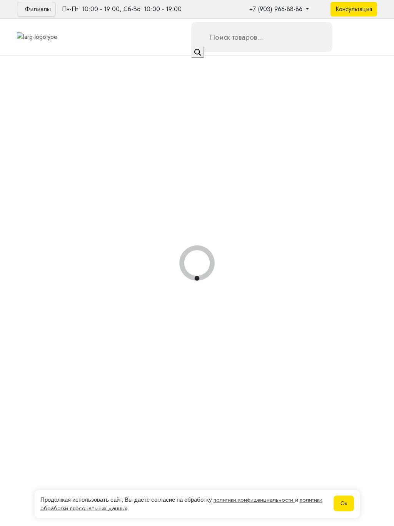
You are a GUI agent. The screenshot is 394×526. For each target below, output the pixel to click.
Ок (344, 503)
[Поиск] (197, 52)
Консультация (354, 9)
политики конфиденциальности (254, 500)
